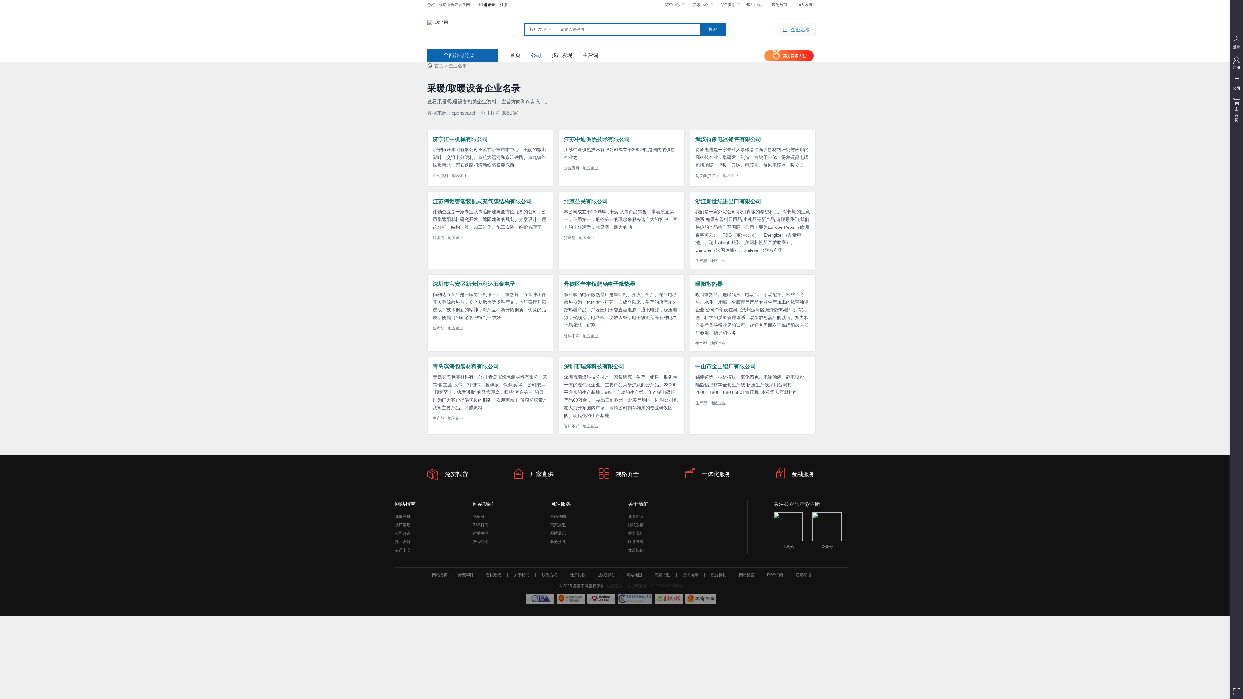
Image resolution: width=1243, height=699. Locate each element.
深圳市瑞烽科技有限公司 (594, 366)
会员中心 (402, 550)
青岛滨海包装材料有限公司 (466, 366)
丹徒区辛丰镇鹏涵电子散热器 (599, 284)
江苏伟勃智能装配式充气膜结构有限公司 (482, 201)
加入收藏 (804, 5)
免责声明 (636, 516)
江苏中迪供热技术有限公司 (597, 139)
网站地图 (558, 516)
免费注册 (402, 516)
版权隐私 (606, 575)
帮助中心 (754, 5)
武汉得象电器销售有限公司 (728, 139)
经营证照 (614, 586)
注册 (504, 5)
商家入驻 (558, 525)
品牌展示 (558, 533)
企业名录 (800, 29)
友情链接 (480, 541)
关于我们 (636, 533)
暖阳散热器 (709, 284)
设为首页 (779, 5)
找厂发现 (402, 525)
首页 (438, 65)
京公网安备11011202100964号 (654, 586)
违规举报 (480, 533)
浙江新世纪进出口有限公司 (728, 201)
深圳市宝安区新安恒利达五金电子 (474, 284)
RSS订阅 (480, 525)
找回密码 (402, 541)
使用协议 (636, 550)
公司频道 (402, 533)
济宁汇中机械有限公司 (460, 139)
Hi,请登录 (487, 5)
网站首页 (440, 575)
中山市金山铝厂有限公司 (725, 366)
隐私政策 (636, 525)
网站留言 (480, 516)
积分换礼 (558, 541)
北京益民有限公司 (586, 201)
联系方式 (636, 541)
